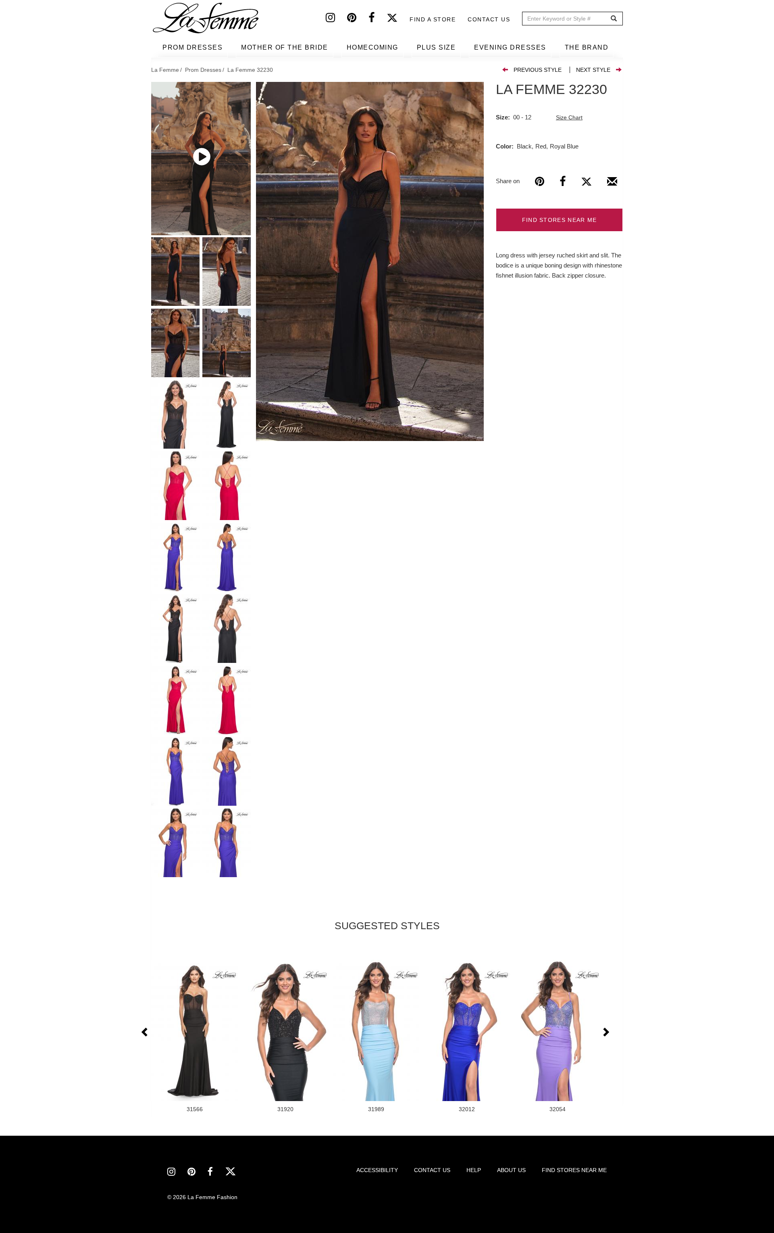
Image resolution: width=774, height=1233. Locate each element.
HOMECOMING (372, 47)
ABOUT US (511, 1170)
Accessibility (377, 1170)
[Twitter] (398, 19)
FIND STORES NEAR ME (559, 220)
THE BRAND (587, 47)
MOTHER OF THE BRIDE (284, 47)
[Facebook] (377, 19)
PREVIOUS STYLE (538, 70)
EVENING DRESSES (510, 47)
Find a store (433, 19)
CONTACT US (432, 1170)
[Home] (206, 18)
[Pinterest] (357, 19)
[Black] (370, 261)
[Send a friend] (612, 184)
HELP (473, 1170)
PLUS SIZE (436, 47)
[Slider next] (605, 1032)
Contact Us (489, 19)
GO (614, 19)
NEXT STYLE (593, 70)
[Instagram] (336, 19)
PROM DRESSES (192, 47)
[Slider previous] (145, 1032)
